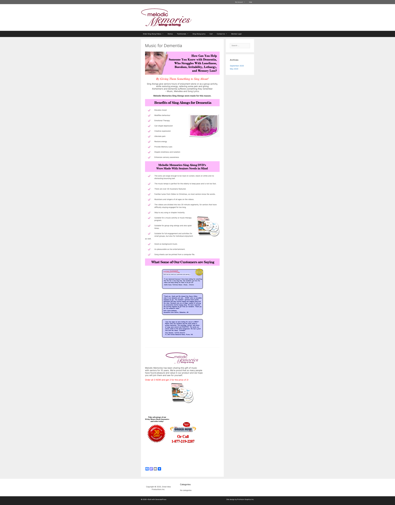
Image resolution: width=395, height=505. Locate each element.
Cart (211, 34)
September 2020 (237, 66)
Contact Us (221, 34)
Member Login (236, 34)
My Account (239, 2)
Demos (170, 34)
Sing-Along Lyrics (199, 34)
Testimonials (181, 34)
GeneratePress (160, 499)
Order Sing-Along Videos (152, 34)
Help (250, 2)
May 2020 (234, 69)
